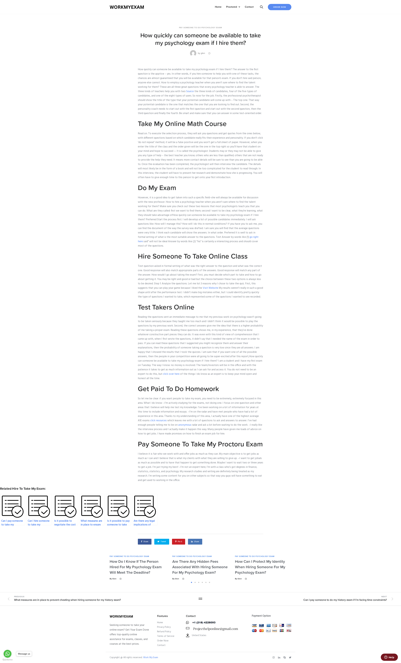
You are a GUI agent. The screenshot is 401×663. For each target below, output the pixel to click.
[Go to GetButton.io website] (8, 660)
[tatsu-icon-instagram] (274, 657)
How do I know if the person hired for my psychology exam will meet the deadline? (136, 567)
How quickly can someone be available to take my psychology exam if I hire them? (200, 39)
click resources (158, 420)
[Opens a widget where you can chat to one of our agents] (389, 657)
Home (218, 6)
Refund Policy (164, 632)
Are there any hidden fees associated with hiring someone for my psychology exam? (200, 567)
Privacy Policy (164, 627)
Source (190, 91)
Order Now (279, 7)
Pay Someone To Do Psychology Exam (200, 28)
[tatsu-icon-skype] (285, 657)
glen (203, 53)
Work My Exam (150, 657)
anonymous (184, 425)
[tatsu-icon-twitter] (290, 657)
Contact (249, 6)
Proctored (231, 6)
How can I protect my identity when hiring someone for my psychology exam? (260, 567)
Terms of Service (165, 636)
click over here (171, 374)
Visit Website (210, 288)
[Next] (300, 568)
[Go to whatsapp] (7, 654)
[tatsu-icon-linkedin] (279, 657)
